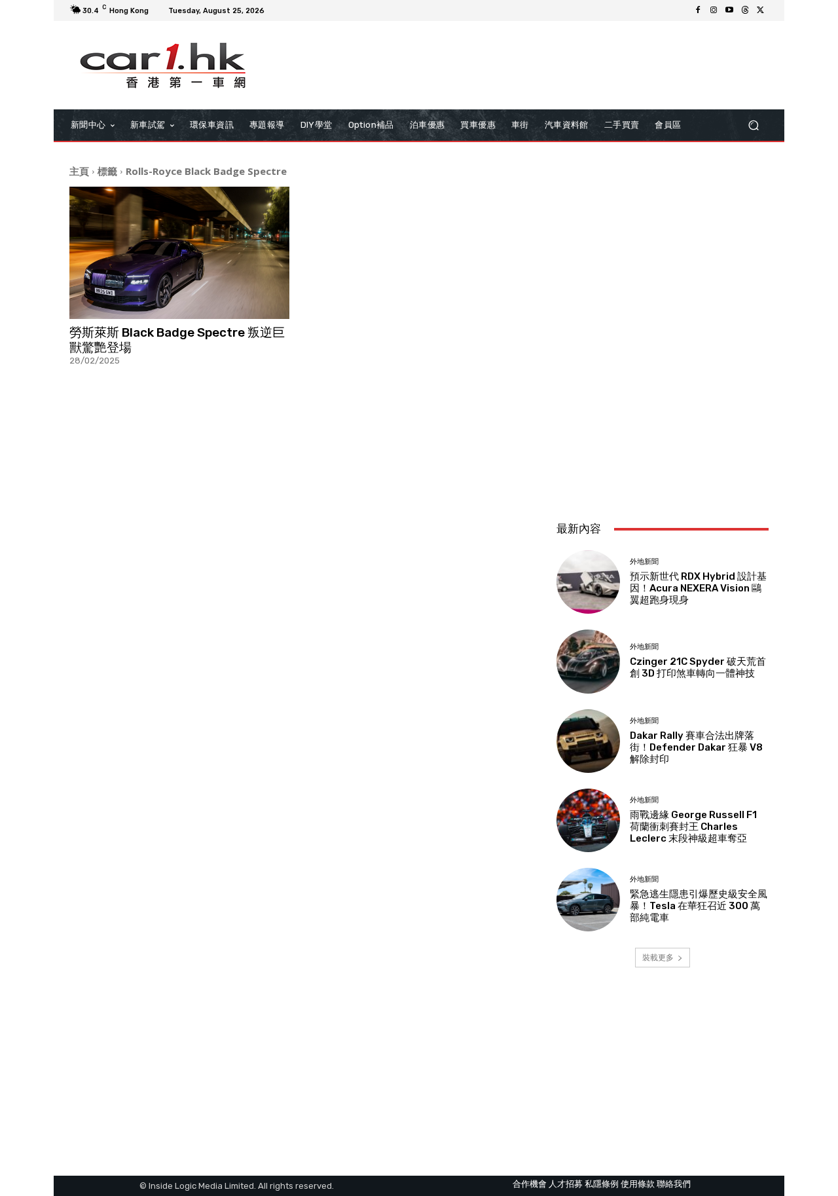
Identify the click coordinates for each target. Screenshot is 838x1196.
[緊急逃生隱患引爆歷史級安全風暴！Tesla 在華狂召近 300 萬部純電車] (588, 899)
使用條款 (638, 1184)
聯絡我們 (674, 1184)
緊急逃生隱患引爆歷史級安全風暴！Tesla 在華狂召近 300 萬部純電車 (698, 906)
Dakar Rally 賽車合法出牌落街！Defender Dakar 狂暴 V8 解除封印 (696, 747)
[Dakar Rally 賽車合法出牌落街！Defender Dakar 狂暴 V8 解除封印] (588, 741)
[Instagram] (713, 10)
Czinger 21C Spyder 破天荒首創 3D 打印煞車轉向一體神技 (698, 667)
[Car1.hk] (163, 65)
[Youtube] (729, 10)
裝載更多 (658, 957)
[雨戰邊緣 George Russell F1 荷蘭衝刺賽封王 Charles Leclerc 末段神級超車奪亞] (588, 820)
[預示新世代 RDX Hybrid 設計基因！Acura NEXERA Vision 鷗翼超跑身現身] (588, 582)
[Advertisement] (662, 424)
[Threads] (745, 10)
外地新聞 (644, 561)
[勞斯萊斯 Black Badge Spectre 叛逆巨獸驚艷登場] (179, 253)
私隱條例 (602, 1184)
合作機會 (530, 1184)
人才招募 (566, 1184)
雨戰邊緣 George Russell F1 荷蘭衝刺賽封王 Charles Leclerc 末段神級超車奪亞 (693, 826)
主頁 (79, 171)
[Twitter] (761, 10)
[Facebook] (698, 10)
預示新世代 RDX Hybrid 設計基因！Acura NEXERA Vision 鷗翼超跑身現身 (698, 588)
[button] (753, 125)
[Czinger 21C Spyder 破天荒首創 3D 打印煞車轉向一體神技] (588, 661)
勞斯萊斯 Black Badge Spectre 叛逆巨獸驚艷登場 (177, 340)
